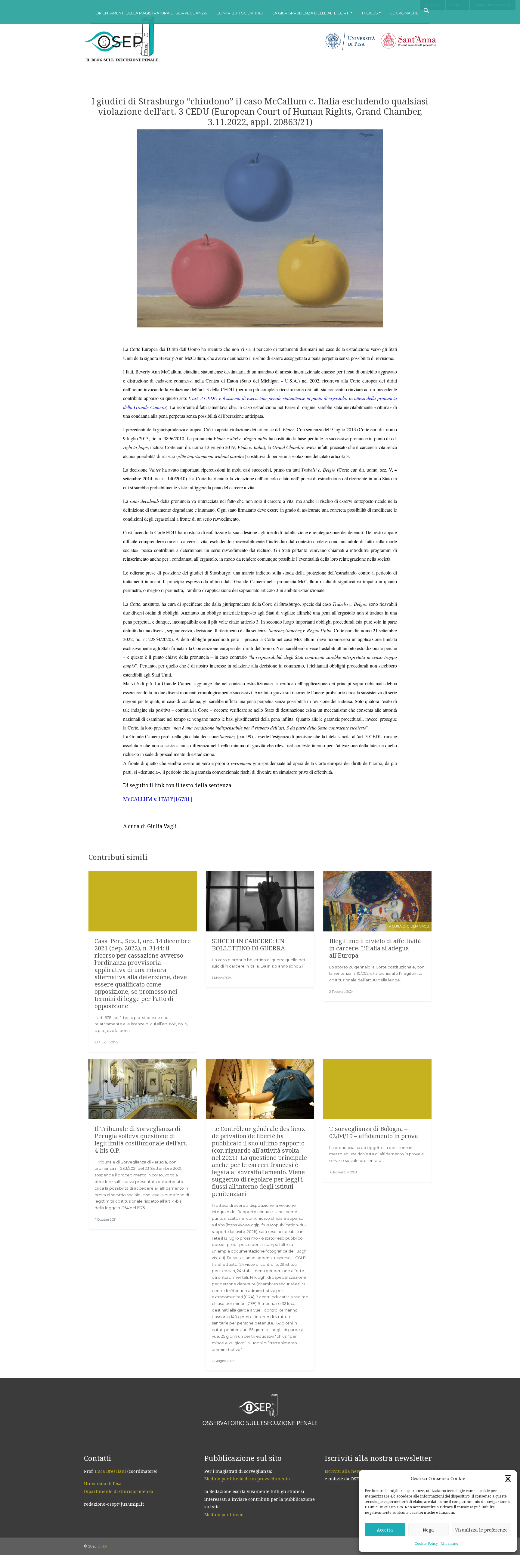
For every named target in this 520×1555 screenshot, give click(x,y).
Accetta (385, 1530)
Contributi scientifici (239, 13)
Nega (428, 1530)
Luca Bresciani (110, 1471)
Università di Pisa (103, 1483)
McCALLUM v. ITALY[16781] (157, 799)
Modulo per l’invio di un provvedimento (247, 1479)
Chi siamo (449, 1543)
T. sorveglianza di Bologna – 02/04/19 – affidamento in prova (373, 1132)
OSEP (102, 1546)
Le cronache (404, 13)
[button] (508, 1479)
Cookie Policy (426, 1543)
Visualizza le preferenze (481, 1530)
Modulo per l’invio (223, 1514)
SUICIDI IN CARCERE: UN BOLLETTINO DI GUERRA (248, 944)
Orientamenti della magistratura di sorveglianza (151, 13)
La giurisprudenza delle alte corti (310, 13)
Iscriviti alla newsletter (349, 1471)
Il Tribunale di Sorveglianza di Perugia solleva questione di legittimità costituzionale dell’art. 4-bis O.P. (140, 1139)
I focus (370, 13)
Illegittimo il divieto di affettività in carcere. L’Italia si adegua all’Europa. (375, 948)
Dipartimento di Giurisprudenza (118, 1491)
